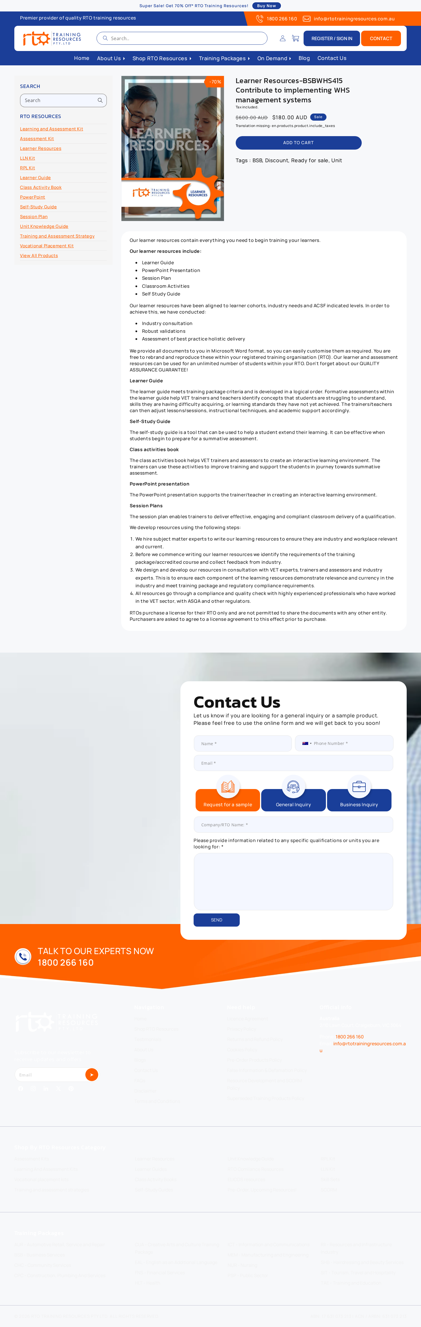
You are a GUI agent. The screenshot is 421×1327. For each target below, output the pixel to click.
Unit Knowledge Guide (44, 226)
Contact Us (146, 1070)
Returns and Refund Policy (255, 1039)
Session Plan (34, 217)
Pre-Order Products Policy (254, 1060)
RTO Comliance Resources (256, 1169)
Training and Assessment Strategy (57, 236)
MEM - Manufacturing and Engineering (268, 1255)
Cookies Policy (242, 1049)
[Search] (105, 38)
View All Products (39, 256)
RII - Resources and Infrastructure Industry (356, 1248)
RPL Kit (27, 168)
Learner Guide (35, 178)
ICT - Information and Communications (269, 1244)
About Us (143, 1049)
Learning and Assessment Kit (51, 129)
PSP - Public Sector (248, 1275)
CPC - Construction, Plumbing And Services (59, 1275)
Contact (381, 38)
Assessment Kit (37, 139)
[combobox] (182, 38)
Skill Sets (330, 1179)
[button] (295, 38)
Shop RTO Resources (156, 1029)
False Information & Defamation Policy (267, 1070)
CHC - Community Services (42, 1265)
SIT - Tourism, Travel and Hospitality (358, 1272)
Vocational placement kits (41, 1179)
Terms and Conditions (157, 1101)
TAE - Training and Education (351, 1283)
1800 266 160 (282, 18)
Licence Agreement (247, 1018)
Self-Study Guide (38, 207)
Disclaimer (145, 1091)
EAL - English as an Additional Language (176, 1262)
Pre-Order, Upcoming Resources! (262, 1190)
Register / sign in (332, 38)
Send (216, 920)
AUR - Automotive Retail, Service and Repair (59, 1244)
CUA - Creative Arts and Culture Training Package (177, 1248)
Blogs (140, 1060)
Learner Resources (40, 148)
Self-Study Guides (154, 1190)
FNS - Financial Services (160, 1272)
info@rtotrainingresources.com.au (354, 18)
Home (140, 1018)
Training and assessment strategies (51, 1190)
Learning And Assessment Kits (46, 1169)
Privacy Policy (241, 1029)
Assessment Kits (31, 1159)
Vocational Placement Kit (47, 246)
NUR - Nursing (242, 1265)
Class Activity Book (41, 187)
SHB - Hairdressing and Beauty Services (362, 1262)
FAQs (139, 1080)
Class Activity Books (155, 1179)
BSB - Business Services (39, 1255)
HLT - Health (147, 1283)
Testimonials (147, 1039)
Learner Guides (151, 1169)
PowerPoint (32, 197)
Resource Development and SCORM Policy (264, 1084)
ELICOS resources (246, 1179)
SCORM (329, 1190)
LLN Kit (27, 158)
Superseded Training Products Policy (265, 1098)
